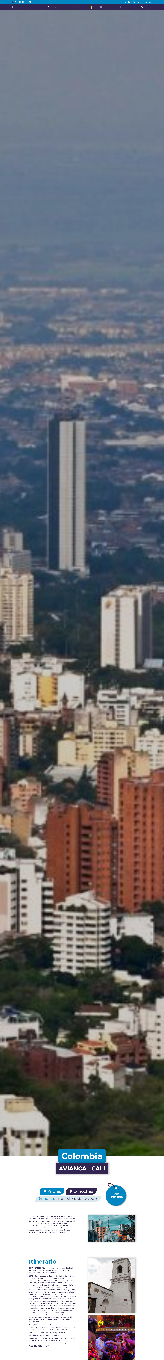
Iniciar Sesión (147, 2)
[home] (21, 2)
